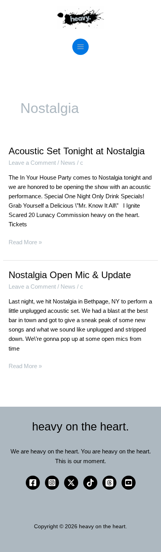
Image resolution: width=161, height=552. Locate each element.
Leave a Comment (32, 163)
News (68, 163)
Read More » (25, 241)
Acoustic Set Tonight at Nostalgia (77, 151)
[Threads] (109, 483)
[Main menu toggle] (80, 47)
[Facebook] (33, 483)
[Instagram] (52, 483)
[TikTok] (90, 483)
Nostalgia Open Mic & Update (70, 275)
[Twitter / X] (71, 483)
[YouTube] (129, 483)
